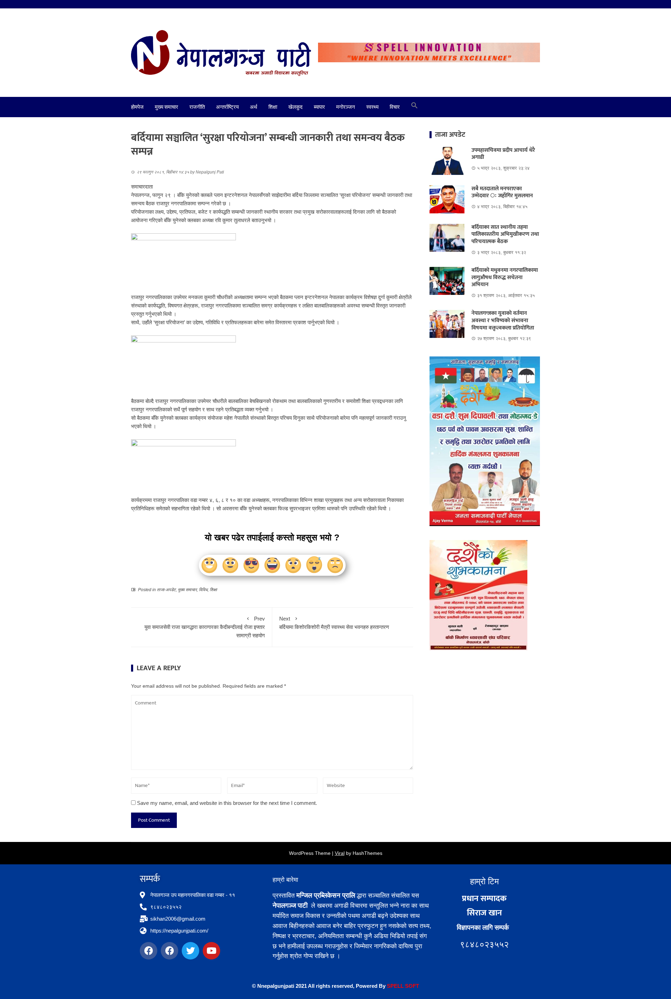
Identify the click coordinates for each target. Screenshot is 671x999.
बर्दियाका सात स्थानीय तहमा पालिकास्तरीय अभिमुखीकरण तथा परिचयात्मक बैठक (505, 234)
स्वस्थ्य (372, 107)
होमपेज (137, 107)
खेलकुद (295, 107)
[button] (414, 107)
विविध (203, 589)
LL (400, 986)
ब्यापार (319, 107)
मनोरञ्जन (345, 107)
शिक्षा (272, 107)
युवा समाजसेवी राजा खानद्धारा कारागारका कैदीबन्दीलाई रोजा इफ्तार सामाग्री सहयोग (204, 627)
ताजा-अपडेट (166, 589)
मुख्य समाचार (166, 107)
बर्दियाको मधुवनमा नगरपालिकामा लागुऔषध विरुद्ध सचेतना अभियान (504, 277)
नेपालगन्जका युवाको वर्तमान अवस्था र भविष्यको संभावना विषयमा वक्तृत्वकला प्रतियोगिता (503, 321)
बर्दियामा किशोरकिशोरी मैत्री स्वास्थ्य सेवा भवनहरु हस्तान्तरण (334, 623)
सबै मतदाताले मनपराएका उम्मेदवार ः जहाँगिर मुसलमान (502, 192)
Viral (340, 853)
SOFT (411, 986)
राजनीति (197, 107)
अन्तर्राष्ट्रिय (227, 107)
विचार (395, 107)
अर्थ (253, 107)
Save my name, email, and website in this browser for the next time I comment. (227, 803)
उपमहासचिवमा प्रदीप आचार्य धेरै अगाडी (503, 154)
